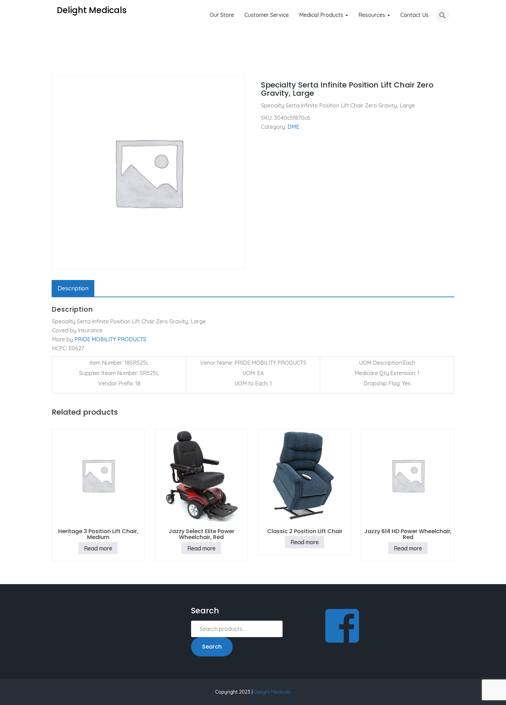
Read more (98, 548)
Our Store (222, 14)
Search (212, 647)
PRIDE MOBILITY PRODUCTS (110, 339)
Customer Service (266, 14)
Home (59, 65)
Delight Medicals (272, 692)
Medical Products (322, 14)
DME (81, 65)
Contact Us (414, 14)
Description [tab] (72, 288)
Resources (372, 14)
